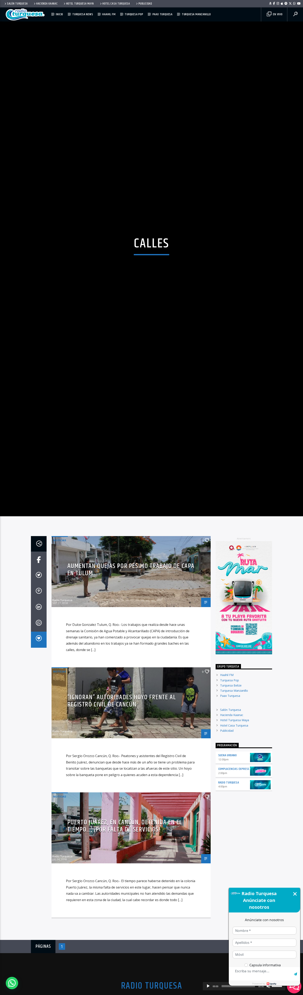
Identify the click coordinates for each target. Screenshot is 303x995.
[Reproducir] (208, 986)
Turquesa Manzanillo (196, 14)
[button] (12, 983)
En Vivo (277, 14)
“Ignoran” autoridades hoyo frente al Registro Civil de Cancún (121, 745)
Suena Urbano (227, 800)
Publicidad (145, 3)
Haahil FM (108, 14)
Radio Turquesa (62, 645)
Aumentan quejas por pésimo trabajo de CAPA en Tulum (131, 614)
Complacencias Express (234, 813)
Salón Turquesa (17, 3)
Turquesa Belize (231, 730)
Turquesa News (82, 14)
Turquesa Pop (134, 14)
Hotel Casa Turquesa (116, 3)
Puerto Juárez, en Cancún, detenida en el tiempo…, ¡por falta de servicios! (124, 870)
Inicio (59, 14)
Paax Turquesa (163, 14)
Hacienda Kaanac (47, 3)
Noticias (59, 585)
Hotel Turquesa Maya (80, 3)
